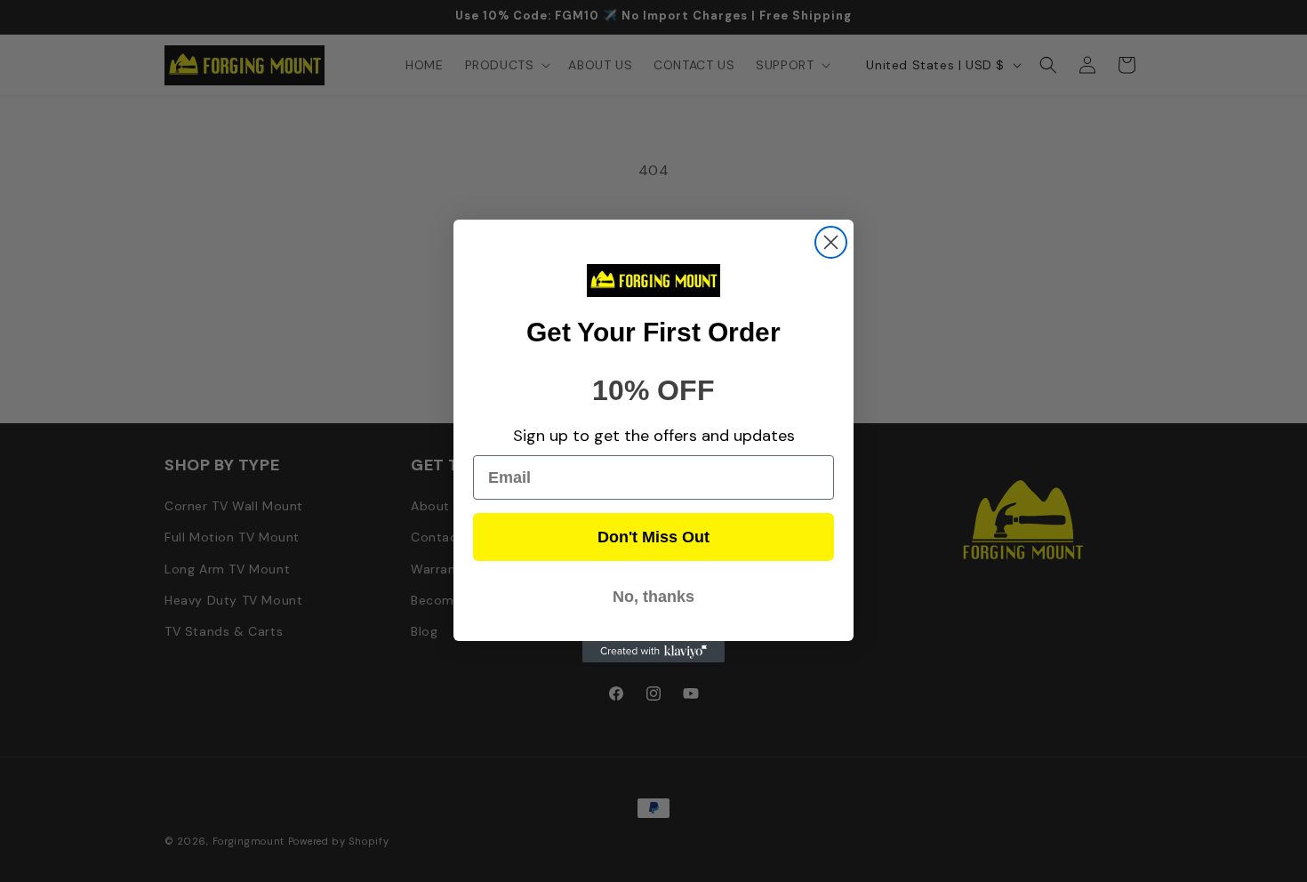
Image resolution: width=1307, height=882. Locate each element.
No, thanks (653, 596)
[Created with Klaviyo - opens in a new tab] (653, 651)
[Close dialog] (830, 242)
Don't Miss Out (653, 537)
